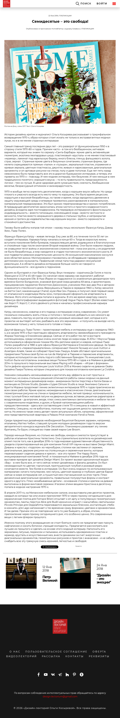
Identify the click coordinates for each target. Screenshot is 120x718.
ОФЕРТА (99, 651)
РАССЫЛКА (51, 656)
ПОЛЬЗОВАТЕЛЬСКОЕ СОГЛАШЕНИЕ (56, 651)
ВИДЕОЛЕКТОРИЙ (21, 656)
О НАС (15, 651)
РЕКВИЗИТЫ (99, 656)
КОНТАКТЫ (74, 656)
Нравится (78, 546)
